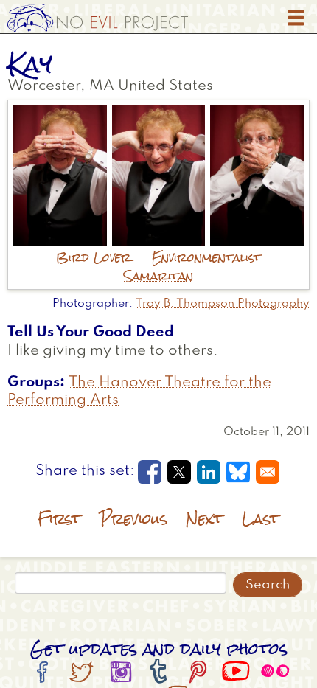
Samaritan (158, 276)
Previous (133, 519)
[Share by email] (267, 472)
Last (260, 519)
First (59, 519)
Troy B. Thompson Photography (223, 304)
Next (204, 519)
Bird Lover (93, 258)
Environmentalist (206, 258)
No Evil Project (97, 18)
